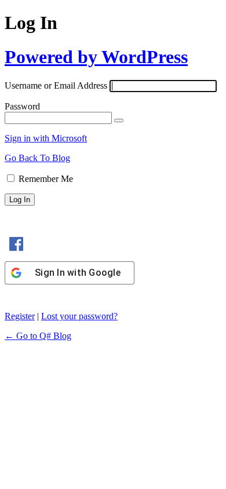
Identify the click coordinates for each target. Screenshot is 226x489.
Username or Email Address (56, 85)
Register (20, 316)
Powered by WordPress (96, 56)
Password (22, 106)
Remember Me (46, 179)
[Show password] (118, 120)
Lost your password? (79, 316)
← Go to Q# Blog (38, 336)
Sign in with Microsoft (46, 138)
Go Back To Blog (37, 158)
